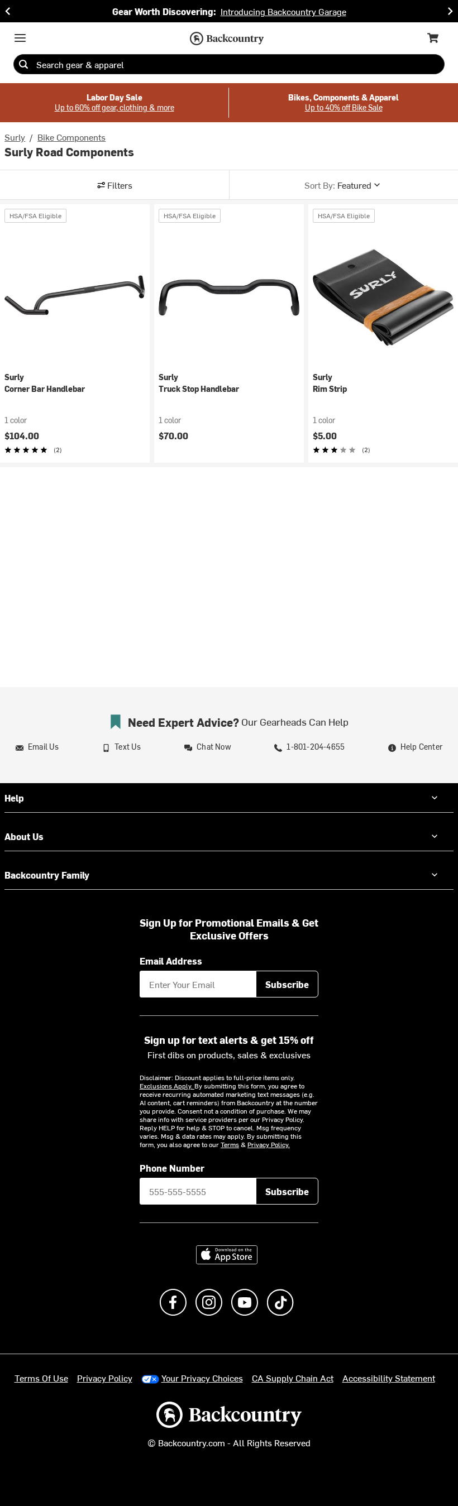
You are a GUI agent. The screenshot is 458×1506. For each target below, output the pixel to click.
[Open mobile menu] (20, 38)
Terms (230, 1144)
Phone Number (172, 1167)
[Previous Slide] (8, 11)
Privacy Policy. (268, 1144)
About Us (24, 836)
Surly (14, 136)
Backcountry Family (46, 875)
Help (14, 798)
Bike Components (71, 136)
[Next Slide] (450, 11)
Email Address (171, 960)
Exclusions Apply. (167, 1085)
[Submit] (23, 64)
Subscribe (287, 984)
